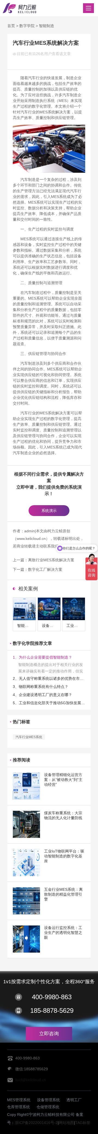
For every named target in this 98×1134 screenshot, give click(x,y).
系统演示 (49, 510)
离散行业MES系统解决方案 (51, 560)
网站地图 (66, 1122)
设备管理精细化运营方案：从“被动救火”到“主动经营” (63, 780)
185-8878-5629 (52, 1010)
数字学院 (27, 26)
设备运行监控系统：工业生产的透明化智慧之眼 (63, 932)
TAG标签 (82, 1122)
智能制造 (46, 26)
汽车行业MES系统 (29, 737)
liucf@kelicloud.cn (30, 1080)
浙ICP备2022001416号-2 (36, 1122)
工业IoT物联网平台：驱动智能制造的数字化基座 (64, 856)
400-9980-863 (52, 997)
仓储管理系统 (47, 1107)
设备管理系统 (48, 1100)
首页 (11, 26)
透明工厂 (74, 1100)
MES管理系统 (18, 1100)
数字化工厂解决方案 (45, 569)
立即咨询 (49, 1033)
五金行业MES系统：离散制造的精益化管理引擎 (63, 894)
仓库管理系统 (18, 1107)
